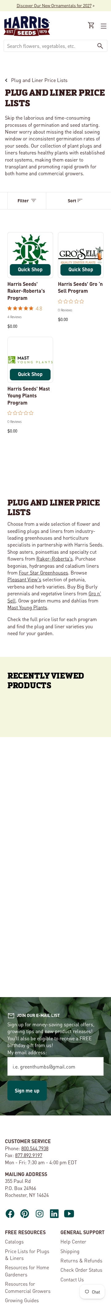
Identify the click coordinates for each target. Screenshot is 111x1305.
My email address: (27, 1052)
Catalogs (14, 1241)
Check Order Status (81, 1269)
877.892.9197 (28, 1155)
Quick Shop (30, 269)
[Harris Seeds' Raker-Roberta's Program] (30, 255)
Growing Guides (22, 1300)
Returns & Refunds (81, 1260)
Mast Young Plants (27, 607)
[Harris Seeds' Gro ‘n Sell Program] (81, 255)
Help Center (73, 1241)
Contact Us (72, 1279)
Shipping (70, 1251)
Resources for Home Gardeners (27, 1270)
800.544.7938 (34, 1148)
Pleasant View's (24, 579)
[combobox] (48, 46)
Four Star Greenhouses (43, 572)
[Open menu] (103, 26)
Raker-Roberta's (54, 558)
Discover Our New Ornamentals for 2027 (54, 5)
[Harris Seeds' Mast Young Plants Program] (30, 360)
